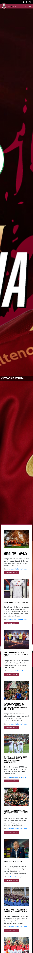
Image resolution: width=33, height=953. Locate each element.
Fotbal (17, 569)
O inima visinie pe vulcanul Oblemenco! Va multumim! (15, 910)
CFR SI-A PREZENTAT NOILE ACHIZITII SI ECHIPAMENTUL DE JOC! (16, 654)
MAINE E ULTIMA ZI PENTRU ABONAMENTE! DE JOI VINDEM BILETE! (16, 811)
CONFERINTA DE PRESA (13, 862)
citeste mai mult (12, 572)
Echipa (25, 569)
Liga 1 (21, 569)
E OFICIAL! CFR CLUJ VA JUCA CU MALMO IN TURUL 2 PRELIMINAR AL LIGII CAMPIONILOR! (15, 759)
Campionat (12, 569)
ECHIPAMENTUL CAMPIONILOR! (16, 602)
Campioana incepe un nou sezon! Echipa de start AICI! (16, 553)
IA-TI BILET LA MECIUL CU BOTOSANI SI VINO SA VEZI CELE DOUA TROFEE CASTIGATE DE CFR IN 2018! (16, 706)
